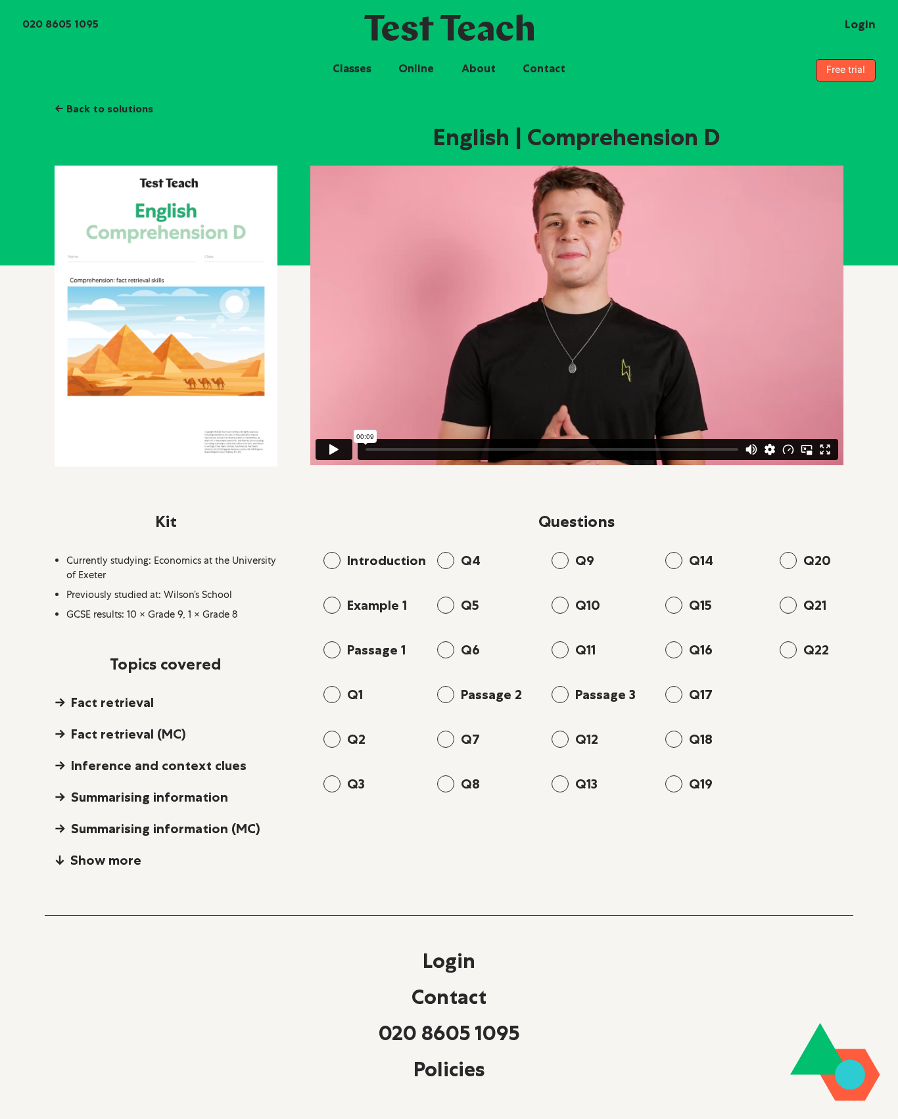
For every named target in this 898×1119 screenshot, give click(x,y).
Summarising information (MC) (165, 828)
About (478, 68)
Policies (449, 1069)
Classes (352, 68)
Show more (105, 860)
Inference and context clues (159, 765)
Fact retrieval (112, 702)
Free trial (845, 69)
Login (449, 960)
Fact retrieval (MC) (128, 734)
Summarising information (149, 797)
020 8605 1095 (449, 1032)
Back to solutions (104, 108)
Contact (544, 68)
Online (416, 68)
